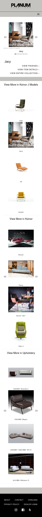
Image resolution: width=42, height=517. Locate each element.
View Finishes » (30, 65)
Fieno (21, 285)
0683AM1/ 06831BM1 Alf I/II (21, 450)
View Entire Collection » (24, 73)
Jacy (21, 151)
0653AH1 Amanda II (20, 389)
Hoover (21, 255)
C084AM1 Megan (21, 419)
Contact (19, 500)
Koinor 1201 (20, 316)
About (7, 500)
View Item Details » (28, 69)
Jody (21, 121)
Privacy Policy (11, 504)
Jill (21, 182)
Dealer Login (30, 504)
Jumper (21, 212)
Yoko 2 (21, 346)
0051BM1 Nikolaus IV (21, 480)
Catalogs (33, 500)
